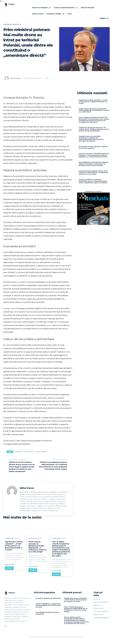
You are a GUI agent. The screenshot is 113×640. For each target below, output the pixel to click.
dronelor (18, 451)
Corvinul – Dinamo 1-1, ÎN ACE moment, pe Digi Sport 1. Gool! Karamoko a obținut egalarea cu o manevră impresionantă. (94, 155)
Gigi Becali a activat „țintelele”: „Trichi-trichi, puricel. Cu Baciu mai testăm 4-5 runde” (14, 546)
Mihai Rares (15, 78)
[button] (104, 18)
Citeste (9, 568)
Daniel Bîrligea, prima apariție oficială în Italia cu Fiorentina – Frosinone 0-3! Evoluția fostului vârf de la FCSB (93, 163)
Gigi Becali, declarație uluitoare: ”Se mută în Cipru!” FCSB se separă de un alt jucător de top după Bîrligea (93, 129)
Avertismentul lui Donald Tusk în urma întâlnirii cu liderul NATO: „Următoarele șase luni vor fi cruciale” (93, 172)
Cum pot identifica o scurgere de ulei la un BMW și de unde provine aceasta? (48, 605)
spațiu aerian (41, 451)
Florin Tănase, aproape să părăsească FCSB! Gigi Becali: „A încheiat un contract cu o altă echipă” (37, 547)
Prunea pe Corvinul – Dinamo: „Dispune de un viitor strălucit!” (93, 147)
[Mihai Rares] (7, 78)
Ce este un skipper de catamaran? (48, 598)
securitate (29, 451)
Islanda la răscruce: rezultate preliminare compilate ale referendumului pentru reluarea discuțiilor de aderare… (91, 138)
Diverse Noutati (12, 24)
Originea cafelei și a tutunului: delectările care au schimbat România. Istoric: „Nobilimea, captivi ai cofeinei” (93, 181)
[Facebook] (5, 626)
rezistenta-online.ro (60, 637)
